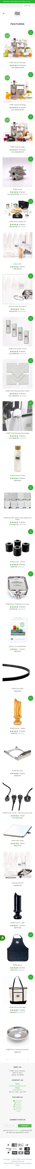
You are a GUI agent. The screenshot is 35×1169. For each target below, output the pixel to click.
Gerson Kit (17, 264)
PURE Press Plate (17, 840)
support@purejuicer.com (17, 1086)
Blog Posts (17, 1130)
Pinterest (18, 1105)
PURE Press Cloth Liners (17, 348)
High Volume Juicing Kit (17, 306)
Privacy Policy (21, 1163)
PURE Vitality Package (17, 105)
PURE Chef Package (17, 147)
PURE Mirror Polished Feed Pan (17, 1049)
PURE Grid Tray (17, 770)
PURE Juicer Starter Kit (17, 221)
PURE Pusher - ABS (18, 922)
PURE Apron (17, 965)
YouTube (18, 1109)
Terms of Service (9, 1163)
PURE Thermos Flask (17, 475)
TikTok (18, 1111)
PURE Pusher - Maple (17, 728)
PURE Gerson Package (17, 62)
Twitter (18, 1103)
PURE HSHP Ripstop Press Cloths (18, 391)
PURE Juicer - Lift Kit (17, 562)
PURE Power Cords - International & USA (17, 813)
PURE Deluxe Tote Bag (17, 1007)
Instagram (18, 1107)
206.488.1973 (17, 1090)
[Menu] (4, 13)
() (27, 5)
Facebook (18, 1101)
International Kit (17, 883)
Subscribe (24, 1125)
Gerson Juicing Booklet (17, 646)
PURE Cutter (17, 189)
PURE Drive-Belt (17, 688)
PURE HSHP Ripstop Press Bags (17, 433)
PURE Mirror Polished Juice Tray (17, 604)
